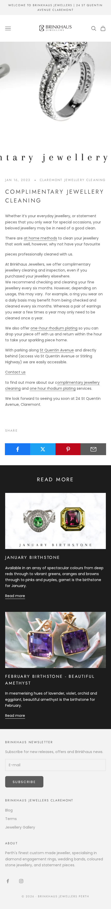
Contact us (15, 372)
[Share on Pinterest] (68, 449)
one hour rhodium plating (53, 388)
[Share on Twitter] (43, 449)
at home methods (40, 238)
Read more (15, 595)
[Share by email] (93, 449)
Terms (11, 818)
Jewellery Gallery (20, 827)
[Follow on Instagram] (21, 881)
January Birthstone (32, 557)
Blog (9, 810)
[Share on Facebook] (17, 449)
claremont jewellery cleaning (73, 180)
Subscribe (24, 781)
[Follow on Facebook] (7, 881)
